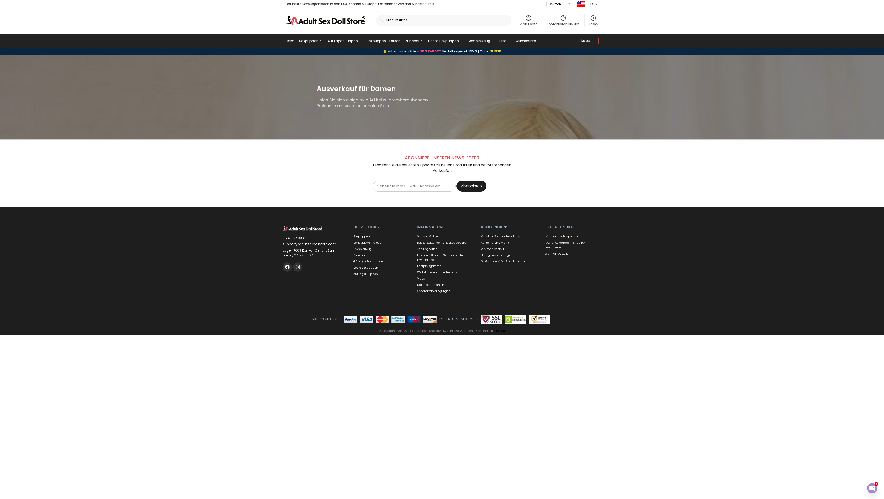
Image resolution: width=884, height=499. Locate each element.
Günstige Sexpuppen (368, 261)
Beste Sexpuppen (365, 268)
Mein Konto (529, 24)
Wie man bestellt (492, 249)
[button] (590, 41)
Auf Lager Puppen (365, 274)
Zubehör (359, 255)
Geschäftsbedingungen (433, 291)
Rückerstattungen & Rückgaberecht (441, 243)
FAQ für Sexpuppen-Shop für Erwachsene (565, 245)
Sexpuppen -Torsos (367, 243)
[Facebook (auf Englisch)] (287, 267)
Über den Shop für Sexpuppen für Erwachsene (440, 257)
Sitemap (500, 331)
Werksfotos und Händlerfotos (437, 272)
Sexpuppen (361, 236)
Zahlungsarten (427, 249)
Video (421, 278)
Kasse (593, 24)
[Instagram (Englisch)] (297, 267)
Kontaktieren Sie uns (563, 24)
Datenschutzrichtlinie (431, 285)
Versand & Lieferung (430, 236)
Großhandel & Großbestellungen (503, 261)
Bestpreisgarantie (429, 266)
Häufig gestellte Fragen (496, 255)
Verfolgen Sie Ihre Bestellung (500, 236)
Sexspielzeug (362, 249)
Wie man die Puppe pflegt (563, 236)
